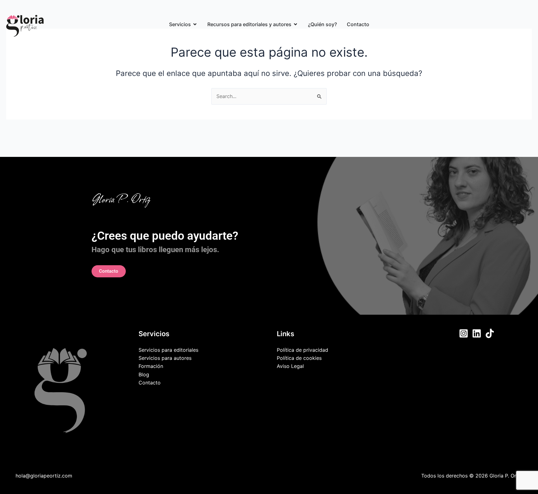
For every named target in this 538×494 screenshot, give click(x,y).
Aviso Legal (290, 366)
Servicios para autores (165, 358)
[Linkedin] (476, 333)
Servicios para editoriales (168, 350)
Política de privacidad (302, 350)
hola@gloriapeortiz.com (44, 476)
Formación (151, 366)
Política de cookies (299, 358)
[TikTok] (489, 333)
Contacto (150, 382)
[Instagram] (463, 333)
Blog (144, 374)
